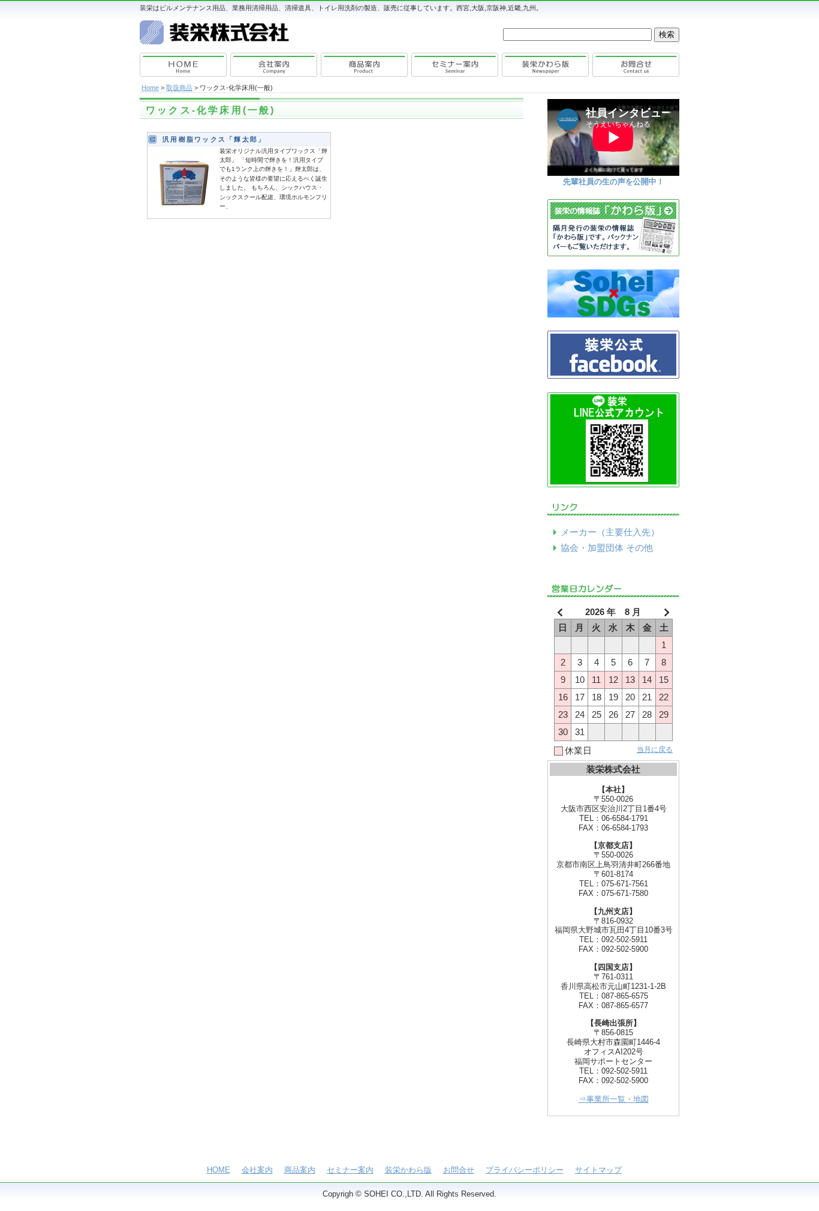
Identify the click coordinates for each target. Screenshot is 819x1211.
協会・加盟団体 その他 (607, 548)
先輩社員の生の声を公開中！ (613, 181)
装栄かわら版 (544, 65)
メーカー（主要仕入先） (610, 532)
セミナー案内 (454, 65)
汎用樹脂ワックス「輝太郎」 (214, 139)
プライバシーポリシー (525, 1169)
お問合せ (634, 65)
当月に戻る (655, 749)
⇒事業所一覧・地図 (614, 1099)
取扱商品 (179, 87)
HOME (185, 65)
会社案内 (275, 65)
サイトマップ (598, 1169)
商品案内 (365, 65)
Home (150, 87)
